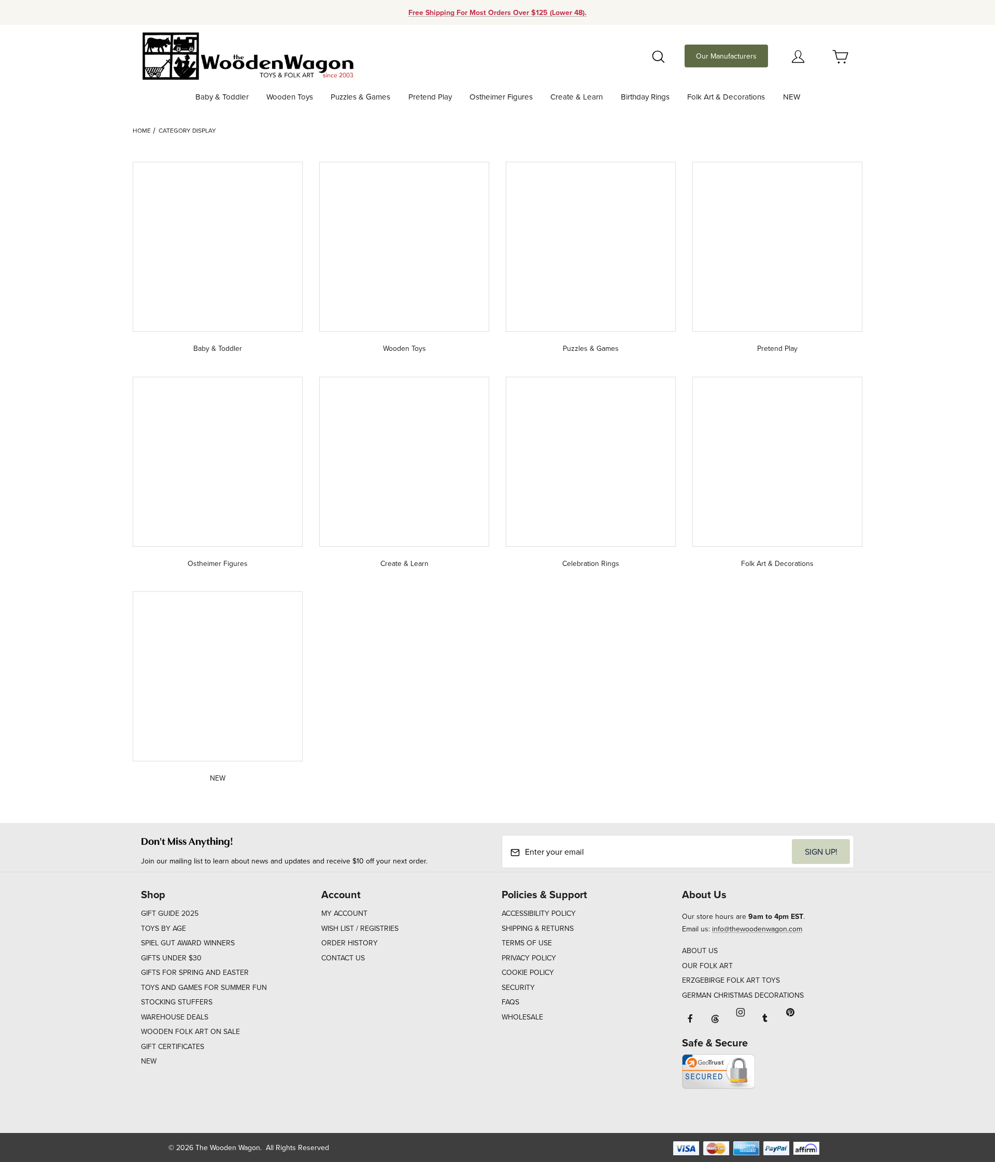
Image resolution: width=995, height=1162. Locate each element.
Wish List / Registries (360, 928)
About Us (700, 950)
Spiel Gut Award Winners (188, 943)
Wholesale (522, 1017)
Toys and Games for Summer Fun (204, 987)
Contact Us (343, 958)
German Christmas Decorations (743, 995)
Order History (349, 943)
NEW (149, 1061)
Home (142, 130)
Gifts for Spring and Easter (195, 972)
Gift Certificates (172, 1046)
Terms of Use (527, 943)
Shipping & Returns (538, 928)
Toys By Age (163, 928)
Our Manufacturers (726, 56)
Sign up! (821, 851)
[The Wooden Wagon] (247, 55)
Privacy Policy (529, 958)
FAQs (510, 1002)
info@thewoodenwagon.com (757, 929)
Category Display (187, 130)
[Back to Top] (963, 1097)
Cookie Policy (528, 972)
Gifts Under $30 (171, 958)
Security (518, 987)
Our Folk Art (707, 965)
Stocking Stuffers (176, 1002)
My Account (344, 913)
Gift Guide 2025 (169, 913)
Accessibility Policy (539, 913)
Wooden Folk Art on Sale (190, 1031)
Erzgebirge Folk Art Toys (731, 980)
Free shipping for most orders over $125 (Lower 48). (497, 12)
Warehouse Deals (174, 1017)
